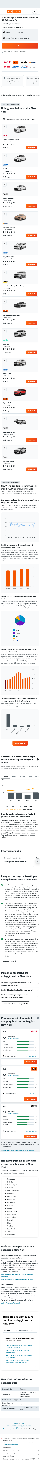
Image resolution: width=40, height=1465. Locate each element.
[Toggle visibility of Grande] (16, 642)
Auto (22, 1423)
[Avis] (34, 1032)
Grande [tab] (22, 776)
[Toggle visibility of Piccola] (16, 633)
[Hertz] (34, 1106)
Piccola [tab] (5, 776)
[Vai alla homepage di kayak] (14, 11)
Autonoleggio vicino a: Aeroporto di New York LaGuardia (19, 1356)
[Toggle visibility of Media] (16, 630)
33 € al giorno (8, 20)
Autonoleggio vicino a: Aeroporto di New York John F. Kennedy (19, 1346)
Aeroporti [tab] (7, 1330)
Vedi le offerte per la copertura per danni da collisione (17, 1275)
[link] (20, 743)
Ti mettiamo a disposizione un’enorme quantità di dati (17, 1455)
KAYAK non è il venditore (12, 1451)
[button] (3, 11)
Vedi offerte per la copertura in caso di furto (17, 1279)
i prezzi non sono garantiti (10, 1444)
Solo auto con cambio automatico (15, 52)
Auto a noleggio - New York (11, 1429)
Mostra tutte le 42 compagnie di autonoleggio (17, 1150)
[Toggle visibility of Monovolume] (18, 639)
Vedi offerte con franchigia (10, 1303)
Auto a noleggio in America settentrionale (19, 1425)
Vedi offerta (32, 147)
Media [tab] (14, 776)
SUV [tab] (30, 776)
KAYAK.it (16, 1423)
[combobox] (12, 24)
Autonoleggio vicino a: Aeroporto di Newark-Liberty (17, 1351)
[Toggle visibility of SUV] (15, 636)
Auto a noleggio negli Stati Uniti (19, 1427)
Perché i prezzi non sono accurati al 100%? (19, 1459)
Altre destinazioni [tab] (21, 1330)
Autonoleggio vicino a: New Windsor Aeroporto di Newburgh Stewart (18, 1361)
